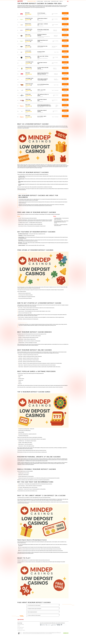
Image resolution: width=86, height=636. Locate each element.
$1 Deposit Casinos (40, 1)
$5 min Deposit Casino (54, 1)
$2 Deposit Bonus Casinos (21, 630)
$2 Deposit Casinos (47, 1)
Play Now (65, 13)
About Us (61, 1)
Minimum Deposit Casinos (31, 1)
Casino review (65, 15)
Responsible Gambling (20, 624)
